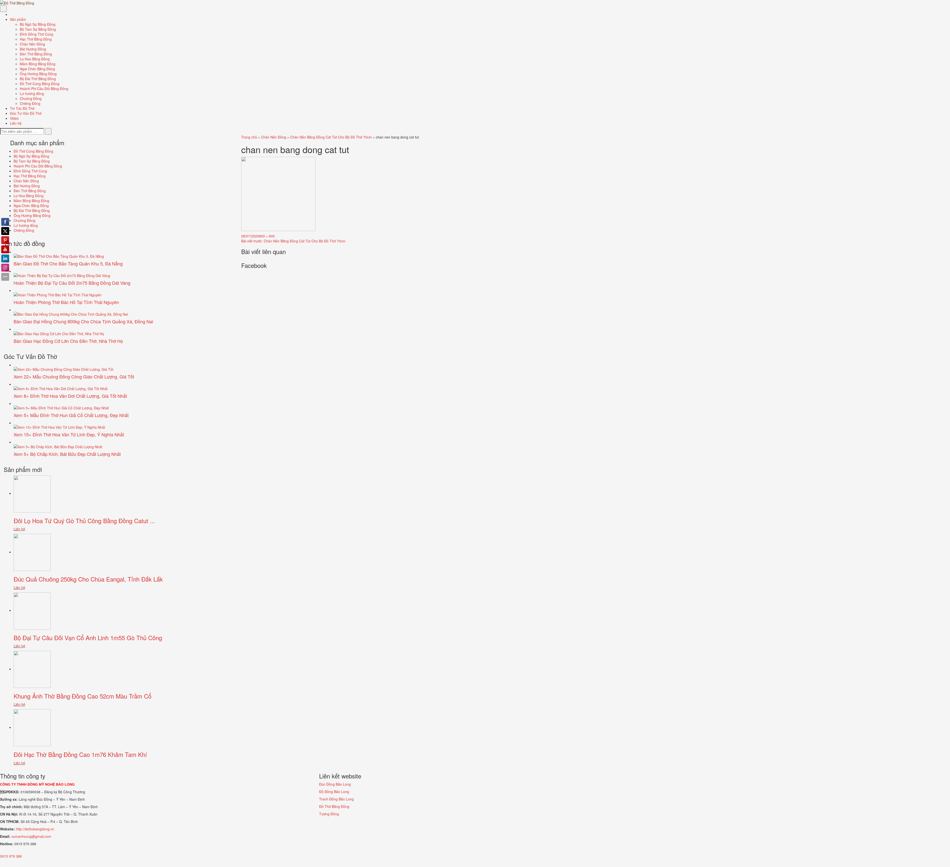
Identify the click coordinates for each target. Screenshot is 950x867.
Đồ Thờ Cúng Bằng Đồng (39, 83)
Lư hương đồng (32, 93)
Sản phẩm (18, 19)
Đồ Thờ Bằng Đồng (334, 806)
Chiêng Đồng (30, 103)
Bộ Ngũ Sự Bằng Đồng (37, 24)
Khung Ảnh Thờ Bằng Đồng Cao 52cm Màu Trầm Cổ (82, 696)
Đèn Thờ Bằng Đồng (36, 53)
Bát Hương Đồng (33, 49)
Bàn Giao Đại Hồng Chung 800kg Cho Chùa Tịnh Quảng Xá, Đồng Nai (83, 321)
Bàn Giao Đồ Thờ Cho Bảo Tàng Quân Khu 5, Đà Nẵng (68, 263)
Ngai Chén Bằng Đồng (37, 68)
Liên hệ (16, 123)
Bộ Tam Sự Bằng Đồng (38, 29)
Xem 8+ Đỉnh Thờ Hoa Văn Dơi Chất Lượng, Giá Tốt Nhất (70, 396)
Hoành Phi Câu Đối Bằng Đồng (44, 88)
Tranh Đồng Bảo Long (336, 799)
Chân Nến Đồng (32, 44)
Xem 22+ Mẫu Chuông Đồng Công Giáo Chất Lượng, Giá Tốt (74, 376)
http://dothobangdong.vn (35, 828)
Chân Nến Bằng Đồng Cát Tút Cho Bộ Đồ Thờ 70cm (331, 137)
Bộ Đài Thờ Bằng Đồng (38, 78)
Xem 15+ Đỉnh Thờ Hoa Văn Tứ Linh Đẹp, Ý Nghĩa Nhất (69, 434)
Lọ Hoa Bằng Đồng (35, 58)
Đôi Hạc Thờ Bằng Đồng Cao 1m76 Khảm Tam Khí (80, 754)
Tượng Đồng (329, 813)
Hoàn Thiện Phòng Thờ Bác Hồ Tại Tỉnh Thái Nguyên (66, 302)
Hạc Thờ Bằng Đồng (36, 39)
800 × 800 (267, 236)
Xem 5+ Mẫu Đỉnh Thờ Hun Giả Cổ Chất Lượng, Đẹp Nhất (71, 415)
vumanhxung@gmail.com (31, 836)
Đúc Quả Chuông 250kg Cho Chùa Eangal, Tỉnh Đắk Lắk (88, 579)
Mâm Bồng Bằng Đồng (37, 63)
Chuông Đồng (31, 98)
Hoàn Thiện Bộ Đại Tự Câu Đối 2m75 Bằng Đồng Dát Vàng (72, 283)
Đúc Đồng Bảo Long (335, 784)
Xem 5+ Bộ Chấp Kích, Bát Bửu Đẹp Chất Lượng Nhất (67, 454)
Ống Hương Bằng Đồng (38, 73)
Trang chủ (249, 137)
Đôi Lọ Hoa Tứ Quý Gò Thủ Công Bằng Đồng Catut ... (84, 520)
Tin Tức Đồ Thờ (22, 108)
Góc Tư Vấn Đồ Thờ (26, 113)
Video (14, 118)
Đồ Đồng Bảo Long (334, 791)
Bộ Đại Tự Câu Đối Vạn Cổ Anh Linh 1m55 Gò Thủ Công (88, 637)
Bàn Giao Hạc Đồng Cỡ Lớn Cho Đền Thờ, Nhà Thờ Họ (68, 341)
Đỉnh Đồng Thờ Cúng (36, 34)
